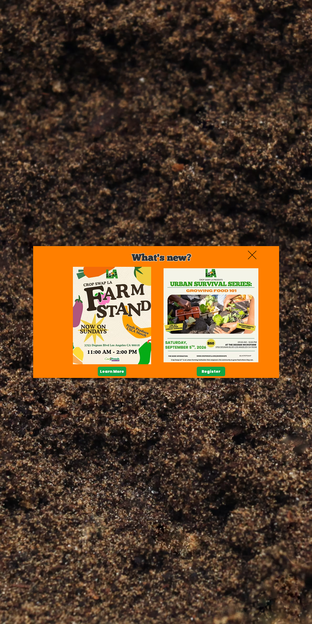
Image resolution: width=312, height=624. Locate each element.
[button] (252, 255)
